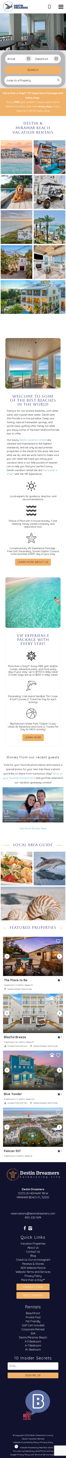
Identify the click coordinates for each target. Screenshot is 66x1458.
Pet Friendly (33, 1321)
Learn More (33, 737)
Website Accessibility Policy (26, 1442)
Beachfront (33, 1313)
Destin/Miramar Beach (33, 1337)
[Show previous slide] (7, 956)
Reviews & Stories (33, 1263)
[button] (61, 6)
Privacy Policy (33, 1276)
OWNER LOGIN (33, 1287)
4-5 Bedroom (33, 1341)
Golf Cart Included (33, 1325)
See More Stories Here (33, 828)
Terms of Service (42, 1454)
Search (33, 70)
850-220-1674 (33, 1217)
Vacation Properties (33, 1243)
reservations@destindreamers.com (33, 1213)
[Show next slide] (59, 956)
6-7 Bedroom (33, 1345)
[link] (16, 157)
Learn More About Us (33, 562)
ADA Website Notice (33, 1267)
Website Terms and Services (33, 1272)
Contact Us (33, 1251)
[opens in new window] (25, 1228)
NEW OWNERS (33, 1295)
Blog (33, 1255)
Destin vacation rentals (32, 439)
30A (33, 1333)
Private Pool (33, 1317)
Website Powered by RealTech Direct (36, 1447)
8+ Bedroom (33, 1349)
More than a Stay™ (33, 1280)
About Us (33, 1247)
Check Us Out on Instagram (33, 1259)
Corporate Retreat (33, 1329)
